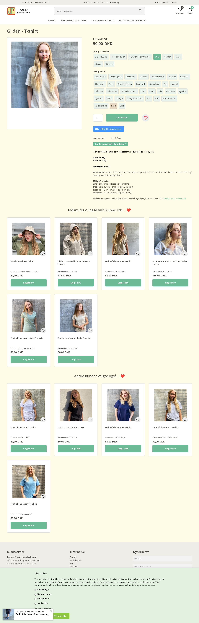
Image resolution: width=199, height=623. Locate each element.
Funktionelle (43, 598)
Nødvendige (43, 589)
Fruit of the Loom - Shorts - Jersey (32, 614)
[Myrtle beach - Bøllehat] (29, 239)
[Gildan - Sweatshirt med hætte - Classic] (76, 239)
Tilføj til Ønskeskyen (111, 129)
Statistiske (42, 603)
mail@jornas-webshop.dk (175, 198)
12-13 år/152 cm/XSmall (139, 56)
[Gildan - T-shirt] (16, 116)
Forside (73, 557)
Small (157, 56)
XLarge (98, 64)
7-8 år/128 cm (101, 56)
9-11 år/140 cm (118, 56)
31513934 (14, 560)
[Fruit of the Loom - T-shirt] (123, 239)
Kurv (72, 563)
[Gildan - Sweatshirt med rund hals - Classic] (170, 239)
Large (178, 56)
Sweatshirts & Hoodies (73, 20)
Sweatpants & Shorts (103, 20)
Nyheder (74, 566)
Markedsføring (44, 594)
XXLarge (109, 64)
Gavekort (141, 20)
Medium (167, 56)
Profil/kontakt (76, 560)
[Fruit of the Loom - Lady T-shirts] (29, 316)
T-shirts (52, 20)
